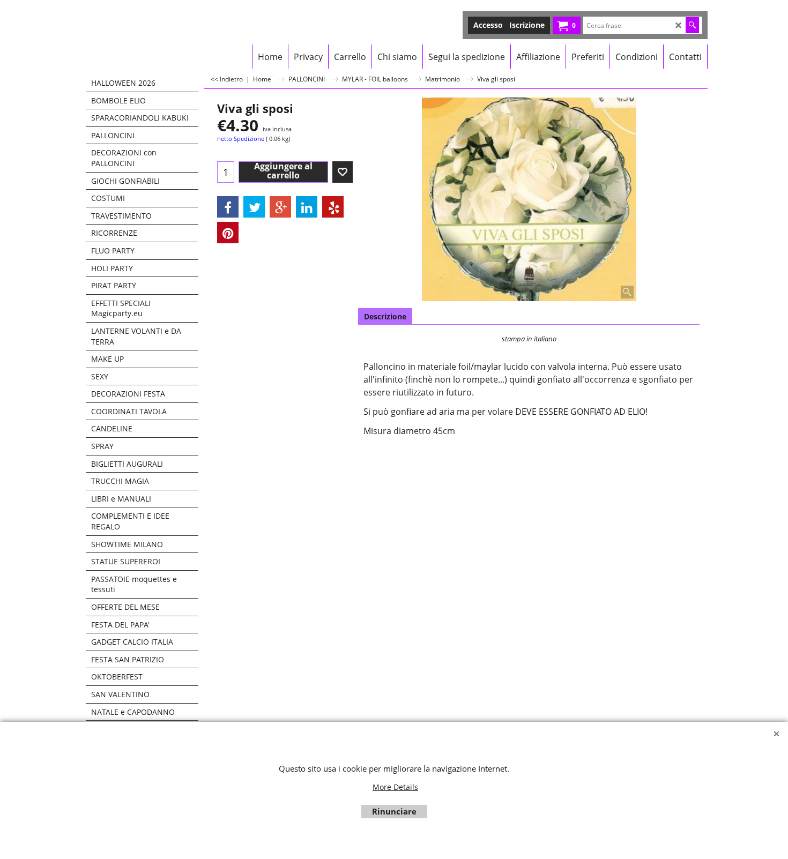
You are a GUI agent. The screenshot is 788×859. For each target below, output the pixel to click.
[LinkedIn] (306, 207)
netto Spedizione (240, 139)
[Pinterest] (228, 232)
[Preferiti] (342, 172)
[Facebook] (228, 207)
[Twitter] (254, 207)
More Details (395, 787)
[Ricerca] (692, 25)
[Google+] (280, 207)
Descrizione (385, 316)
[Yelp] (333, 207)
